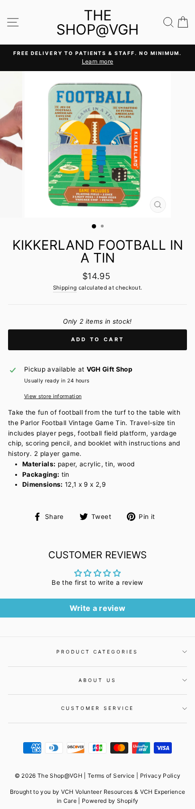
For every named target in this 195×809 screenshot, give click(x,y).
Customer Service (97, 708)
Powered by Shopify (110, 800)
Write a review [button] (98, 608)
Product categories (97, 651)
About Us (97, 680)
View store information (52, 396)
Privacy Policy (160, 775)
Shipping (65, 287)
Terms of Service (111, 775)
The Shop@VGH (97, 22)
